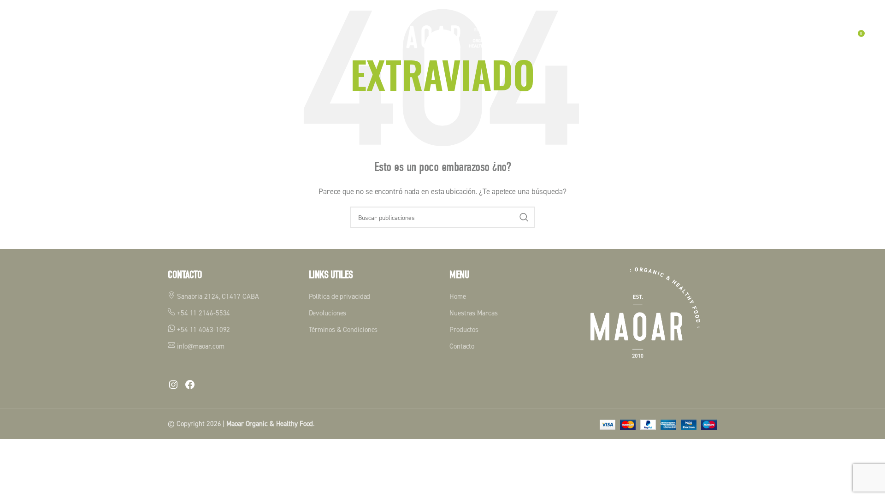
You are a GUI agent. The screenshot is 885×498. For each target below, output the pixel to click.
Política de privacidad (340, 296)
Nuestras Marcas (473, 312)
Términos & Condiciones (343, 329)
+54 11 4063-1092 (202, 329)
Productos (463, 329)
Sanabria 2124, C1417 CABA (217, 296)
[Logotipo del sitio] (442, 36)
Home (457, 296)
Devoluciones (328, 312)
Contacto (461, 346)
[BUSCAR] (524, 217)
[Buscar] (837, 37)
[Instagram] (173, 384)
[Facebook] (189, 384)
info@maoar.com (199, 346)
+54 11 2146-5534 (202, 312)
